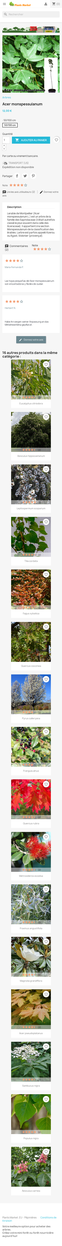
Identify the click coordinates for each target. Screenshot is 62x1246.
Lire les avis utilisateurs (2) (20, 191)
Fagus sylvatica (31, 613)
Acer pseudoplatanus (31, 1033)
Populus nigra (31, 1138)
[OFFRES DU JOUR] (31, 29)
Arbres (6, 97)
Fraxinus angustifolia (31, 928)
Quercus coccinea (31, 665)
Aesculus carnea (31, 1190)
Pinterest (33, 176)
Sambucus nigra (31, 1085)
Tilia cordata (31, 560)
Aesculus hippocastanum (31, 455)
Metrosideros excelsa (31, 875)
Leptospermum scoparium (31, 508)
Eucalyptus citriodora (31, 403)
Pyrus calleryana (31, 718)
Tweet (25, 176)
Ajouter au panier (31, 140)
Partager (17, 176)
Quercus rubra (31, 823)
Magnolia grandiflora (31, 980)
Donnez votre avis (33, 339)
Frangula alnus (31, 770)
